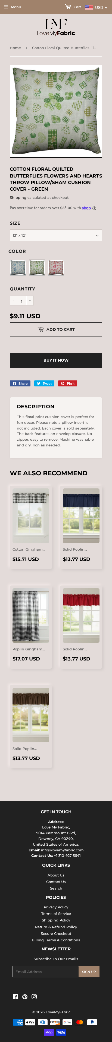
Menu (16, 7)
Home (15, 48)
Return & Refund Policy (56, 927)
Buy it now (56, 360)
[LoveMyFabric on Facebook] (15, 997)
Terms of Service (56, 913)
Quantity (22, 289)
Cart (77, 7)
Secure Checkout (56, 933)
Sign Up (89, 972)
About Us (56, 875)
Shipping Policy (56, 920)
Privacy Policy (56, 907)
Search (56, 888)
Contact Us (56, 881)
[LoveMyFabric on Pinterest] (25, 997)
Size (15, 223)
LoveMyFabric (58, 1012)
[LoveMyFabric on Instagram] (34, 997)
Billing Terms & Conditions (56, 940)
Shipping (18, 197)
